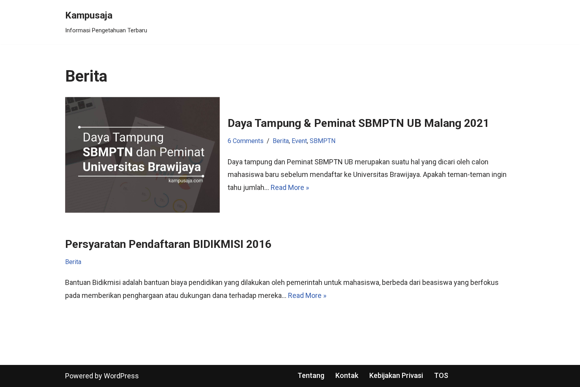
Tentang (310, 375)
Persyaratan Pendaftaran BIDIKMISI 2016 (168, 244)
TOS (441, 375)
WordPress (121, 376)
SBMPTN (323, 141)
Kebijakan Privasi (396, 375)
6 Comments (246, 141)
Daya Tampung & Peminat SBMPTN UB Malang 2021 (358, 123)
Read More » (290, 187)
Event (299, 141)
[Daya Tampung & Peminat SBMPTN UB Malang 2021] (142, 155)
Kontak (346, 375)
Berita (281, 141)
